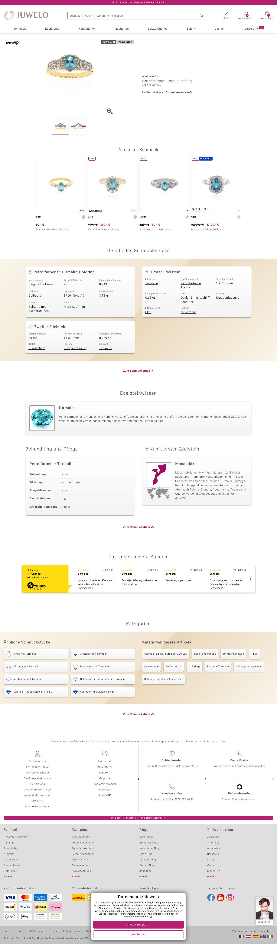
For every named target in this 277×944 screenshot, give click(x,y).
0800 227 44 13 (184, 799)
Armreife (9, 854)
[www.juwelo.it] (270, 936)
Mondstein (213, 871)
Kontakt (90, 931)
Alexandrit (213, 837)
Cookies (55, 931)
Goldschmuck (174, 666)
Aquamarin (214, 848)
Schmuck (19, 29)
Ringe (254, 654)
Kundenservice (37, 761)
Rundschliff (36, 348)
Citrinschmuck (80, 860)
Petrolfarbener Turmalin (191, 285)
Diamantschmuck (82, 865)
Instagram (230, 897)
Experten (104, 773)
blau (148, 312)
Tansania (105, 348)
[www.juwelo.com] (263, 936)
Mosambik (188, 312)
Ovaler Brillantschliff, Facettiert (196, 299)
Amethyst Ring (148, 843)
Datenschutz (37, 931)
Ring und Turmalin (218, 666)
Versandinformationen (37, 795)
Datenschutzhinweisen (136, 917)
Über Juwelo (104, 761)
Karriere (8, 931)
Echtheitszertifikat (37, 767)
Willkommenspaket (37, 773)
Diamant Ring (147, 860)
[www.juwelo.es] (256, 936)
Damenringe (151, 666)
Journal (103, 795)
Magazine (105, 778)
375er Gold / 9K (75, 295)
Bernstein (213, 854)
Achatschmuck (81, 837)
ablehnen (148, 911)
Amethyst (213, 843)
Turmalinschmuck (233, 654)
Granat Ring (146, 865)
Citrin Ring (145, 854)
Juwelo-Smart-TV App (37, 790)
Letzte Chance (158, 29)
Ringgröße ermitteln (37, 807)
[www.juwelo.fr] (241, 936)
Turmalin (151, 283)
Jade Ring (145, 871)
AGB (21, 931)
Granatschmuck (81, 871)
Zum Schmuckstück (136, 371)
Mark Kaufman (74, 306)
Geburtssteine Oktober (249, 666)
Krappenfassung (228, 297)
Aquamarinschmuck (84, 848)
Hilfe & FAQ (37, 801)
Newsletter (104, 790)
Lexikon (220, 29)
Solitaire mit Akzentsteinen (38, 308)
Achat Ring (146, 837)
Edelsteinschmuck (205, 654)
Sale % (191, 29)
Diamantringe (12, 865)
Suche (202, 15)
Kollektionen (87, 29)
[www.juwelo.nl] (248, 936)
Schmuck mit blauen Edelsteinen (163, 679)
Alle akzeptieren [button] (138, 925)
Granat (211, 865)
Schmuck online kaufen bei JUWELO (165, 654)
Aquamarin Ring (149, 848)
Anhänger (9, 843)
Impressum (73, 931)
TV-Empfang (37, 784)
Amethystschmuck (83, 843)
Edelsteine (52, 29)
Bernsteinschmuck (83, 854)
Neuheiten (122, 29)
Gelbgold (34, 295)
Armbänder (10, 848)
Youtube (220, 897)
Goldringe (194, 666)
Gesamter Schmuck (16, 837)
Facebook (211, 897)
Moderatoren (105, 767)
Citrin (210, 860)
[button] (226, 16)
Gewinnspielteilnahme (37, 778)
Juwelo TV (254, 29)
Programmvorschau (105, 784)
